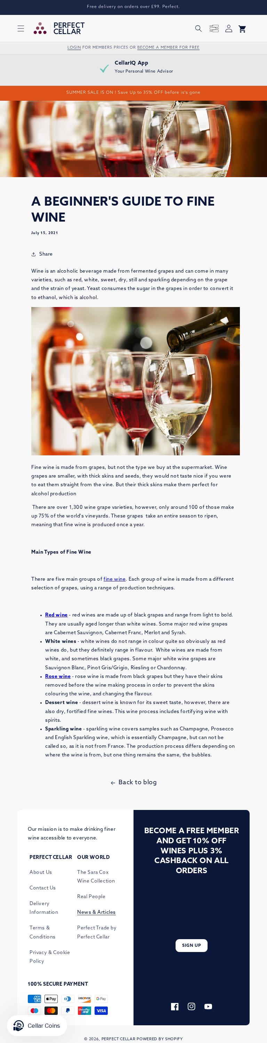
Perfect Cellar (119, 1039)
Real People (91, 897)
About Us (41, 872)
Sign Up (191, 946)
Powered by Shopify (160, 1039)
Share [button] (46, 254)
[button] (21, 28)
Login (74, 48)
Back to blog (138, 783)
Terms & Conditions (43, 932)
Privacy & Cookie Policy (50, 957)
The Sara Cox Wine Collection (96, 877)
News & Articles (96, 912)
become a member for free (168, 48)
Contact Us (43, 888)
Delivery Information (44, 908)
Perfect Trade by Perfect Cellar (97, 932)
